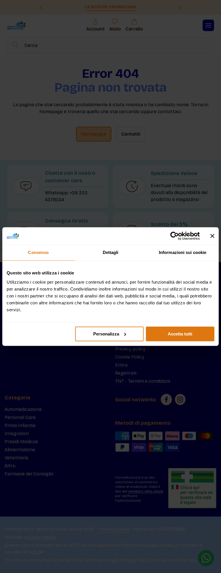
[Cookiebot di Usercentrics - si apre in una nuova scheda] (174, 236)
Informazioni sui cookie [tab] (182, 252)
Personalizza (106, 333)
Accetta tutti (180, 333)
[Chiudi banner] (212, 236)
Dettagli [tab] (111, 252)
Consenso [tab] (38, 252)
